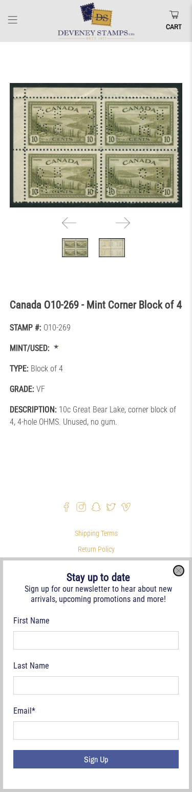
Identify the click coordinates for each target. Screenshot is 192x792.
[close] (179, 571)
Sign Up (96, 759)
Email (24, 711)
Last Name (31, 666)
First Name (31, 621)
